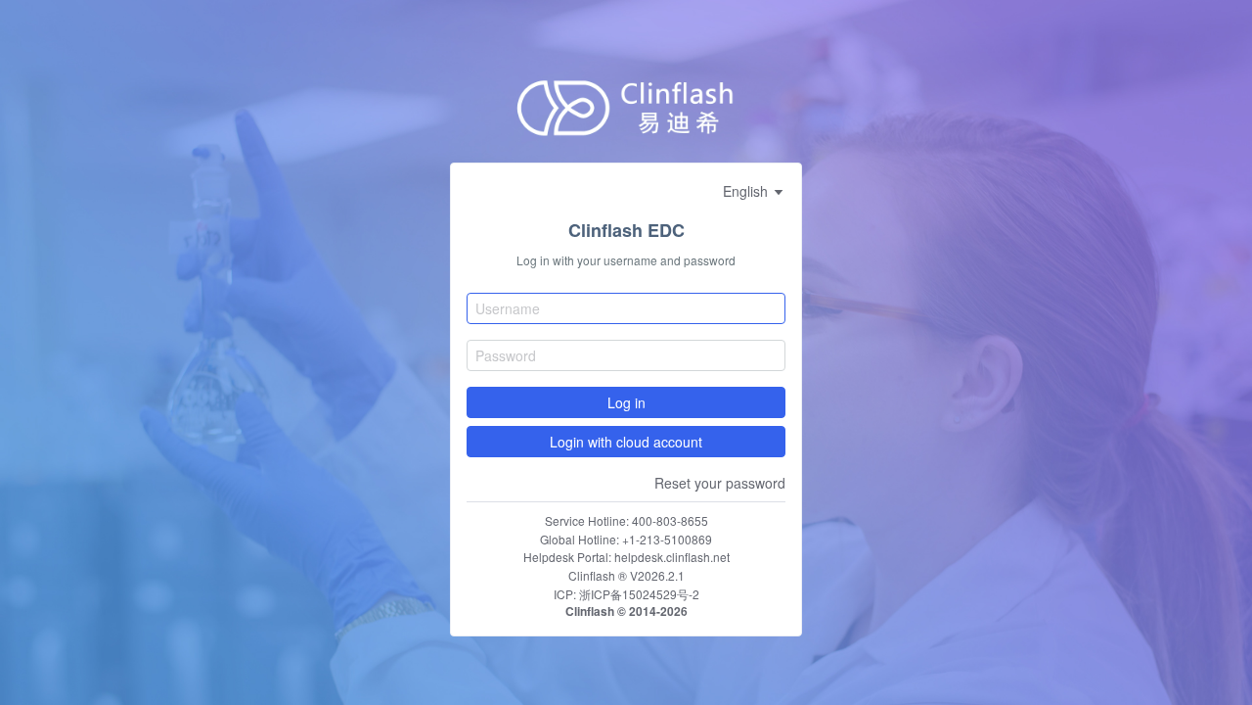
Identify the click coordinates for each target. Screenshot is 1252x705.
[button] (754, 191)
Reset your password (719, 483)
